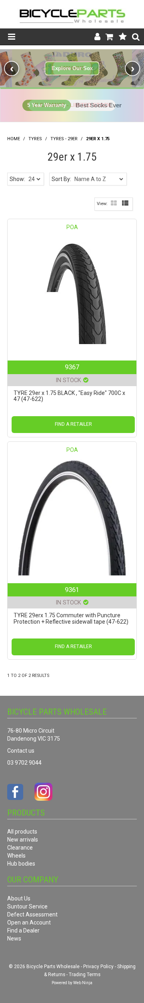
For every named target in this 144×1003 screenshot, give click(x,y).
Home (13, 138)
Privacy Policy (98, 966)
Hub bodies (21, 863)
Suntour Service (27, 906)
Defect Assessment (32, 914)
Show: (17, 179)
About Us (18, 898)
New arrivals (22, 839)
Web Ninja (82, 983)
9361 (72, 590)
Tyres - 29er (64, 138)
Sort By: (61, 179)
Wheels (16, 855)
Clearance (20, 847)
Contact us (20, 750)
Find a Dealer (23, 930)
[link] (72, 68)
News (14, 938)
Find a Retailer (73, 424)
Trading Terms (84, 974)
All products (22, 831)
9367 (72, 367)
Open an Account (29, 922)
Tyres (35, 138)
